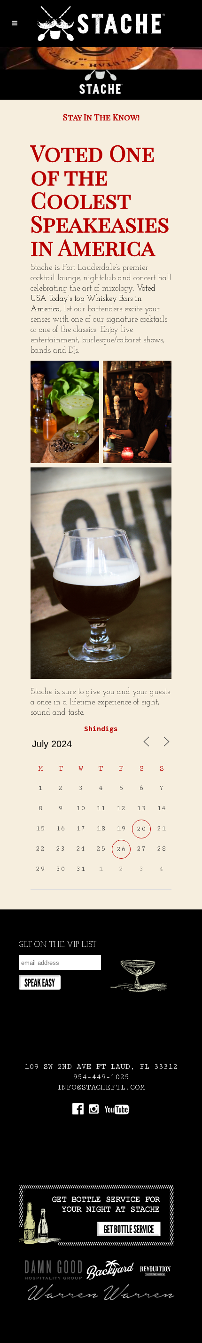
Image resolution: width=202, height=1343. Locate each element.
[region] (101, 73)
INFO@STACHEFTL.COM (101, 1087)
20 (141, 829)
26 (121, 849)
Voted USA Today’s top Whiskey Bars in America (93, 298)
